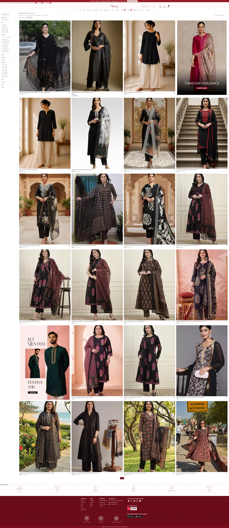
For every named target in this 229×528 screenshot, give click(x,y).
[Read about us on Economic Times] (128, 508)
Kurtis (101, 10)
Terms (82, 505)
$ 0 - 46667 (5, 32)
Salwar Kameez (95, 10)
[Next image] (69, 56)
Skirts (57, 490)
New (80, 10)
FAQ (91, 505)
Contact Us (3, 3)
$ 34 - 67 (5, 25)
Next (122, 478)
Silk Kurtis (95, 488)
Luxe (139, 10)
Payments (92, 500)
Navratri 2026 (31, 15)
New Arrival (21, 15)
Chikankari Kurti (95, 490)
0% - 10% (5, 64)
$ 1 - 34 (4, 24)
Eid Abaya (133, 490)
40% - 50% (5, 70)
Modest (135, 10)
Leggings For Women (171, 490)
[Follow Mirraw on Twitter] (131, 501)
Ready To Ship (37, 15)
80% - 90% (5, 76)
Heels (133, 486)
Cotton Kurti (209, 490)
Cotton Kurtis (5, 46)
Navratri (123, 10)
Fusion (143, 10)
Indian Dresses (6, 51)
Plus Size (147, 10)
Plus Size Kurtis (6, 42)
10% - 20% (5, 66)
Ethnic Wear (171, 486)
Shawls (19, 490)
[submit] (155, 6)
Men (110, 10)
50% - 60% (5, 72)
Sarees (84, 10)
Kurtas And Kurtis (6, 41)
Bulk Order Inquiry (33, 3)
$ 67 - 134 (5, 27)
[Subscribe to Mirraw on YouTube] (134, 501)
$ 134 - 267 (5, 28)
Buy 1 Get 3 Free (45, 15)
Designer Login (102, 502)
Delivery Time (4, 17)
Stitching (13, 3)
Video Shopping (47, 3)
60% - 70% (5, 73)
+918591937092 (113, 504)
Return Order (23, 3)
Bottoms (95, 486)
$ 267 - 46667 (6, 30)
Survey (27, 3)
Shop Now (45, 89)
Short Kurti (171, 488)
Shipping (92, 502)
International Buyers (103, 500)
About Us (83, 500)
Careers (101, 505)
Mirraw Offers (83, 509)
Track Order (18, 3)
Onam (26, 15)
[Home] (114, 6)
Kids (113, 10)
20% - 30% (5, 67)
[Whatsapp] (128, 501)
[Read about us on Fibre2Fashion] (135, 508)
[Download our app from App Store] (139, 516)
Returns (91, 504)
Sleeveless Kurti (209, 486)
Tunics (209, 488)
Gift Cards (40, 3)
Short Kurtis (5, 48)
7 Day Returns (8, 3)
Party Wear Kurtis (19, 488)
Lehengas (89, 10)
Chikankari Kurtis (6, 49)
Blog (82, 504)
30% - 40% (5, 69)
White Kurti (133, 488)
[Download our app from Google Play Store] (131, 516)
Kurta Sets (5, 39)
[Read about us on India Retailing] (132, 508)
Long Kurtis (5, 44)
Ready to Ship (5, 19)
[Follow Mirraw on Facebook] (140, 501)
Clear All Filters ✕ (29, 17)
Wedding (117, 10)
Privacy (82, 507)
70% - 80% (5, 75)
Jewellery (106, 10)
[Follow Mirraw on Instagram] (137, 501)
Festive (129, 10)
